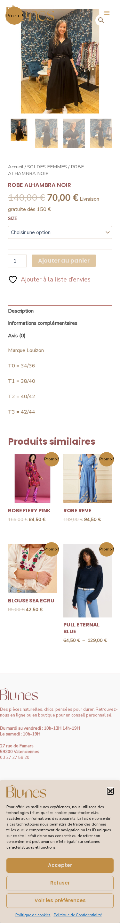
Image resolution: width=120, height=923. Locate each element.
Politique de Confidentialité (78, 915)
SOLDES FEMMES (47, 167)
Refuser (60, 882)
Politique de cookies (33, 915)
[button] (110, 791)
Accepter (60, 865)
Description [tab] (21, 311)
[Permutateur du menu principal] (107, 13)
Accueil (15, 167)
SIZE (12, 218)
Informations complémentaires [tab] (42, 323)
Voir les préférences (60, 900)
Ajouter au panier (64, 260)
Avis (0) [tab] (17, 335)
